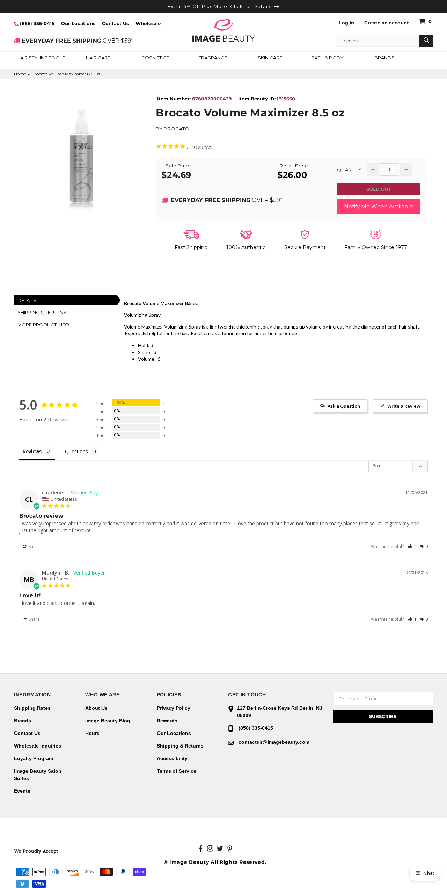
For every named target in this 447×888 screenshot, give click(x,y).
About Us (96, 708)
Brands (22, 720)
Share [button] (34, 546)
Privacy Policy (173, 708)
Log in (346, 23)
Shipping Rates (32, 708)
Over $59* (227, 200)
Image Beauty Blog (107, 720)
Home (20, 74)
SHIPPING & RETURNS (41, 312)
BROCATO (176, 128)
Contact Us (115, 23)
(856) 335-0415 (36, 23)
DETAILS (26, 300)
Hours (92, 733)
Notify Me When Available (378, 206)
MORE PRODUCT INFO (43, 324)
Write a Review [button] (403, 406)
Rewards (167, 720)
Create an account (386, 23)
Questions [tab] (76, 451)
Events (22, 791)
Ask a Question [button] (344, 406)
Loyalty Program (33, 758)
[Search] (426, 41)
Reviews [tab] (32, 451)
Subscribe (383, 716)
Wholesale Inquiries (37, 746)
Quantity (349, 169)
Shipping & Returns (180, 746)
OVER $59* (77, 40)
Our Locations (78, 23)
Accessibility (172, 758)
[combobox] (378, 41)
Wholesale (148, 23)
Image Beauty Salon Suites (37, 774)
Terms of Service (176, 771)
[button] (41, 58)
